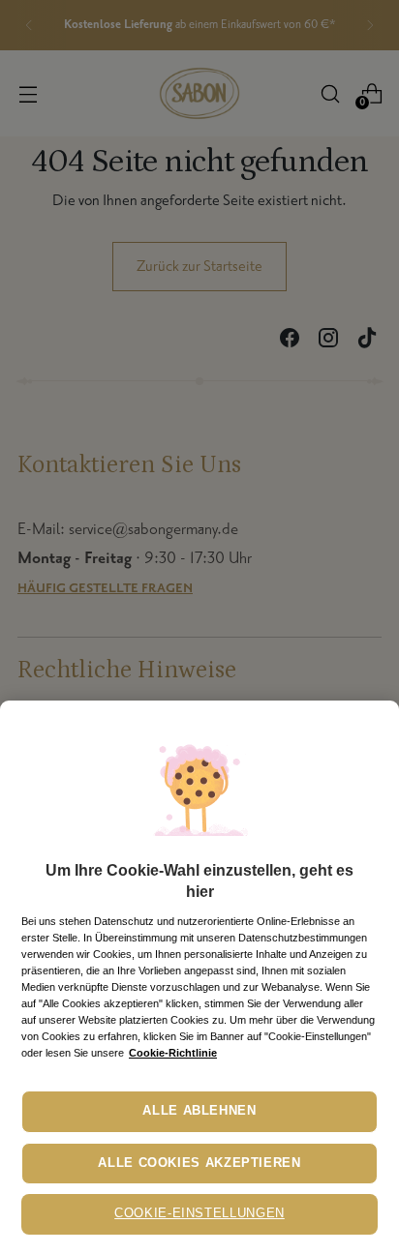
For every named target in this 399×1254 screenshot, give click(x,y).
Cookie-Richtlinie (173, 1053)
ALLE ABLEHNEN (199, 1111)
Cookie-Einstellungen (199, 1213)
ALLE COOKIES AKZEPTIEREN (199, 1163)
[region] (199, 977)
